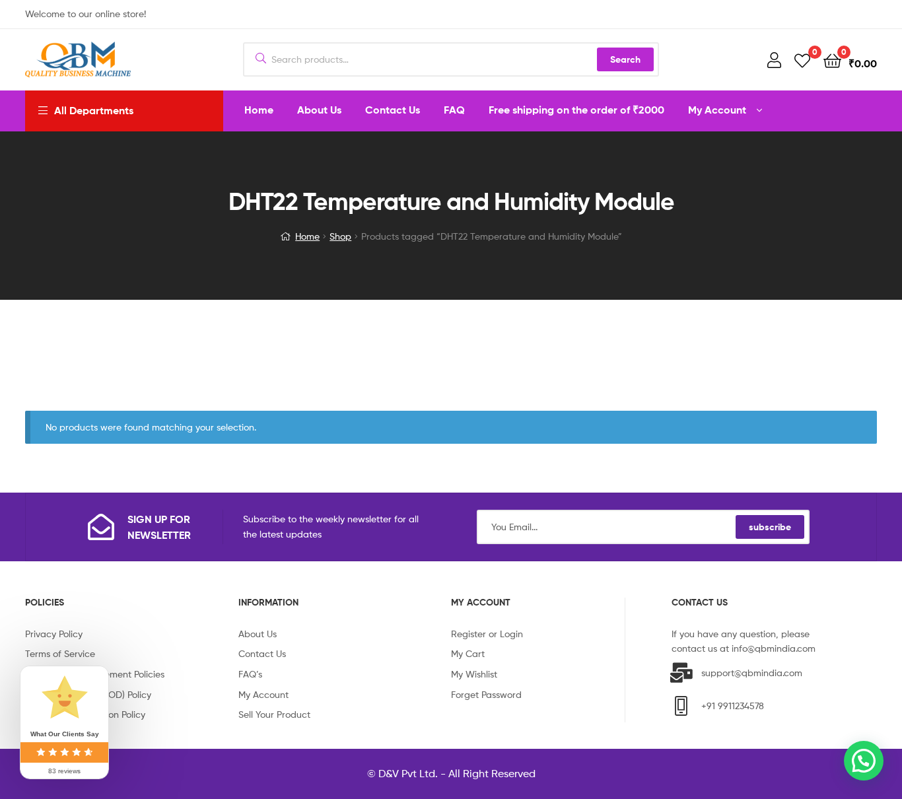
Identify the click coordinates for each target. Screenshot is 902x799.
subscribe (770, 527)
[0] (802, 60)
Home (307, 236)
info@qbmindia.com (773, 648)
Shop (340, 236)
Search (625, 59)
